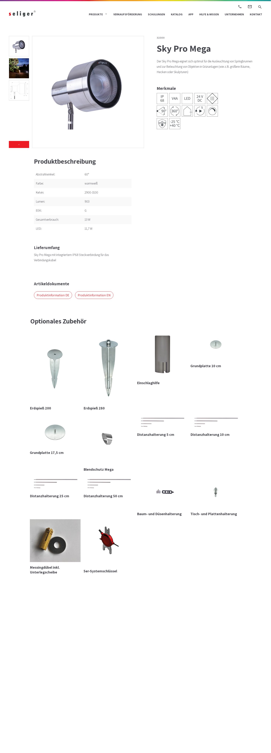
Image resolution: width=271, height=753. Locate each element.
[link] (29, 13)
